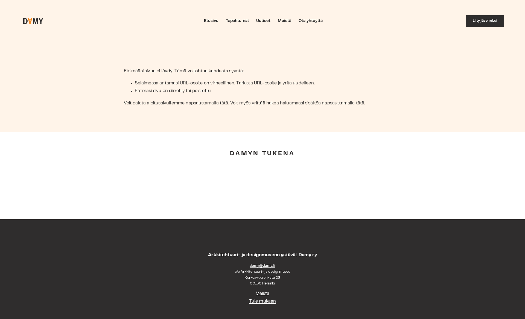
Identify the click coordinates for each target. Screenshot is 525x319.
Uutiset (263, 21)
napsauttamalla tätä (207, 103)
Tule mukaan (262, 301)
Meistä (284, 21)
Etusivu (211, 21)
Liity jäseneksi (485, 20)
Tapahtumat (237, 21)
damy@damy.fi (262, 265)
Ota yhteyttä (311, 21)
